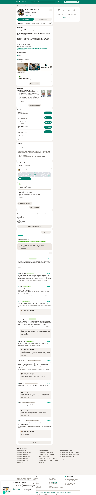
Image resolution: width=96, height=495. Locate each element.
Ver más (38, 442)
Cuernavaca (38, 171)
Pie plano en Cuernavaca (43, 456)
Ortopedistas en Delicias (22, 454)
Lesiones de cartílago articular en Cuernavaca (48, 460)
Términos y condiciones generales (23, 478)
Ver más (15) (41, 462)
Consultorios (43, 23)
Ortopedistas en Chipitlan (22, 460)
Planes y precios (52, 478)
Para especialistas (52, 479)
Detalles (26, 113)
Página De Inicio (19, 5)
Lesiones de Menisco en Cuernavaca (46, 454)
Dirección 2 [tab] (27, 165)
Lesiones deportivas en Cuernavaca (45, 452)
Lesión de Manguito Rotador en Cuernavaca (47, 458)
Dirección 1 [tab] (20, 165)
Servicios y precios (35, 23)
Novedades (27, 23)
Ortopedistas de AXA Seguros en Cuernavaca (69, 452)
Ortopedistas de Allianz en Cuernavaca (68, 463)
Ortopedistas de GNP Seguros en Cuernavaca (69, 454)
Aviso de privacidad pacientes (22, 479)
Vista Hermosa (33, 171)
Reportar (19, 267)
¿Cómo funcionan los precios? (24, 139)
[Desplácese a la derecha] (52, 23)
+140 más (20, 222)
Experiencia (20, 23)
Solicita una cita (66, 17)
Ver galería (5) (21, 72)
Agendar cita (48, 113)
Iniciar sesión (60, 1)
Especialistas (35, 478)
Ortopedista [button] (28, 11)
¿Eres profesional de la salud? (71, 1)
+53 (25, 50)
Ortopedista (26, 5)
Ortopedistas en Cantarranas (23, 456)
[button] (24, 203)
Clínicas (34, 479)
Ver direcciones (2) (27, 59)
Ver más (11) (20, 462)
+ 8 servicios (20, 135)
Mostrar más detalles (35, 84)
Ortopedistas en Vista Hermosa (24, 452)
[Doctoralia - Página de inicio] (23, 1)
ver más (19, 41)
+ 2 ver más (21, 198)
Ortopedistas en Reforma (22, 458)
